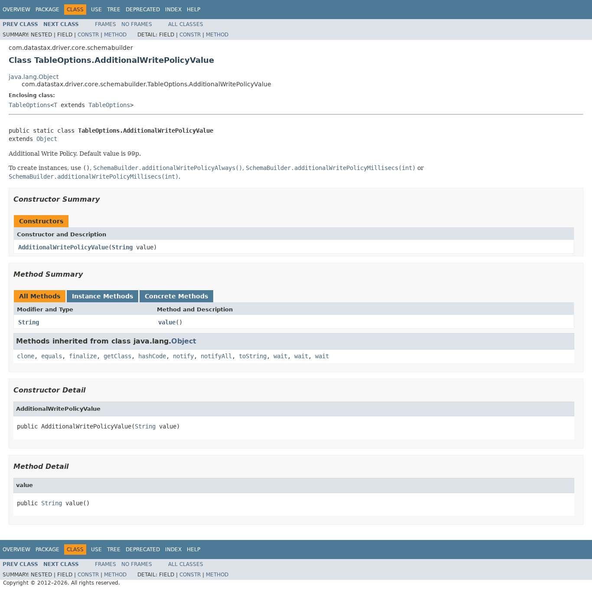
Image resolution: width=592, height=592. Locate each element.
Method (115, 35)
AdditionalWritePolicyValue (63, 247)
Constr (88, 35)
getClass (117, 356)
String (122, 247)
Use (96, 10)
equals (51, 356)
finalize (83, 356)
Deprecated (143, 10)
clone (25, 356)
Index (173, 10)
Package (47, 10)
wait (280, 356)
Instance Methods (102, 296)
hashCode (152, 356)
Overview (16, 10)
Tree (113, 10)
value (167, 322)
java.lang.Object (34, 76)
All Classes (185, 24)
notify (183, 356)
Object (46, 138)
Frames (105, 24)
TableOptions (29, 104)
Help (193, 10)
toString (253, 356)
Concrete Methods (176, 296)
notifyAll (216, 356)
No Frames (136, 24)
